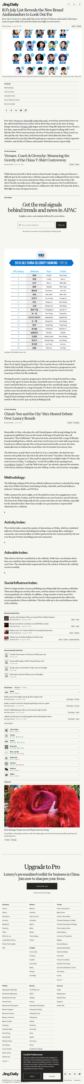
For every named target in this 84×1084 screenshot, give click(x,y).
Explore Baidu (8, 723)
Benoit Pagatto (7, 1009)
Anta (31, 1033)
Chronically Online (63, 928)
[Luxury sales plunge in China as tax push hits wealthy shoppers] (6, 618)
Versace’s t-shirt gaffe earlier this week (30, 120)
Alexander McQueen (9, 994)
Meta (31, 928)
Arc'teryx (32, 1041)
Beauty (32, 908)
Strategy (76, 422)
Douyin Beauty (62, 944)
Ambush (32, 1025)
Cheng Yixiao (7, 1041)
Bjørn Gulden (7, 1021)
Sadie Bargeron (14, 639)
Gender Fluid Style (63, 964)
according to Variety (13, 464)
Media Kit (5, 924)
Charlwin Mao (7, 1029)
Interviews (61, 971)
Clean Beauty (61, 932)
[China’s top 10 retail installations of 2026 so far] (6, 638)
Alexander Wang (35, 1009)
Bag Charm (61, 912)
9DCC (31, 994)
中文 (3, 948)
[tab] (17, 687)
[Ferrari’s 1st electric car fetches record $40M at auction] (6, 625)
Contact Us (77, 1080)
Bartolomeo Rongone (10, 1005)
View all (59, 980)
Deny (32, 1076)
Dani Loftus (6, 1053)
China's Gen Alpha (63, 916)
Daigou (59, 940)
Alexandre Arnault (9, 998)
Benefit (74, 393)
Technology (70, 699)
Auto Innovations (63, 908)
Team (4, 932)
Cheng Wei (6, 1037)
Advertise (6, 916)
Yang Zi (24, 364)
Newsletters (61, 994)
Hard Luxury (34, 916)
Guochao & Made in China (66, 968)
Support (60, 1002)
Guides (66, 639)
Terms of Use (57, 231)
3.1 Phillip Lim (34, 990)
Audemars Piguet (36, 1049)
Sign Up (61, 225)
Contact (5, 920)
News (77, 164)
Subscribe (60, 1005)
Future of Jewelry (63, 960)
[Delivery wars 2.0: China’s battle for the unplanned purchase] (6, 632)
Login (48, 893)
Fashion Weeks (62, 952)
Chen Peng (6, 1033)
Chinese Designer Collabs (66, 920)
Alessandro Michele (9, 990)
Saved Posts (61, 998)
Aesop (31, 1002)
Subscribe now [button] (42, 886)
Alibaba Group (34, 1013)
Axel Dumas (6, 1002)
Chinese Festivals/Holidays (67, 924)
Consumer (33, 952)
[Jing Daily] (10, 4)
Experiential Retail (74, 639)
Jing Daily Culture (8, 940)
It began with (26, 126)
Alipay (31, 1021)
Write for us (6, 936)
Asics (31, 1045)
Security (5, 928)
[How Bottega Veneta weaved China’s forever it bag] (42, 806)
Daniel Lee (6, 1057)
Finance (77, 699)
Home (4, 908)
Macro (31, 924)
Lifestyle (32, 920)
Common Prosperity (64, 936)
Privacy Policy (45, 231)
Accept (52, 1076)
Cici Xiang (6, 1045)
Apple (31, 1037)
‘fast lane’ (12, 179)
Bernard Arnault (8, 1013)
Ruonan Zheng (6, 26)
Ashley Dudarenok (15, 633)
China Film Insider (9, 944)
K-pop (59, 975)
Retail (73, 26)
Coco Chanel (6, 1049)
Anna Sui (32, 1029)
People (79, 26)
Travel (31, 940)
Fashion (71, 164)
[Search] (74, 4)
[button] (68, 4)
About (4, 912)
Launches (33, 964)
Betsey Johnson (8, 1017)
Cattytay (5, 1025)
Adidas (32, 998)
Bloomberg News (15, 619)
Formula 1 (60, 956)
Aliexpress (33, 1017)
